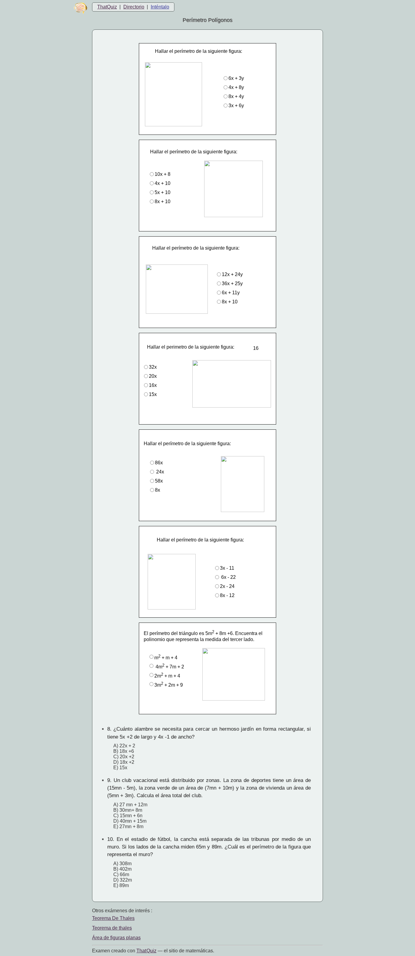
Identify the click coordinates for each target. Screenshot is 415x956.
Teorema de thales (112, 927)
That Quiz (146, 950)
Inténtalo (160, 6)
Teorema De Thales (113, 918)
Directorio (133, 6)
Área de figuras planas (116, 937)
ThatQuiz (107, 6)
